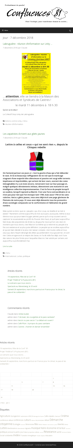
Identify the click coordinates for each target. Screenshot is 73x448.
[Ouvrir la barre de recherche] (70, 30)
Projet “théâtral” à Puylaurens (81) (22, 280)
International (10, 256)
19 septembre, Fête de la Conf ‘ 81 (22, 276)
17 (2, 390)
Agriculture (5, 415)
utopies (43, 435)
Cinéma (65, 415)
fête (36, 424)
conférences (18, 420)
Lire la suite (7, 246)
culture (27, 419)
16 (64, 386)
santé (59, 432)
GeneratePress (50, 445)
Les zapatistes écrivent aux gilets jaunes (24, 133)
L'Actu (24, 121)
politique (26, 256)
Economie (23, 424)
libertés (61, 424)
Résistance (50, 431)
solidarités (9, 435)
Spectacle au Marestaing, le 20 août (22, 286)
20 (33, 390)
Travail (38, 435)
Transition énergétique (28, 435)
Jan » (8, 403)
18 (12, 390)
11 (12, 386)
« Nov (2, 403)
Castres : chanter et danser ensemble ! (34, 326)
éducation (48, 435)
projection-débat (33, 432)
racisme (41, 432)
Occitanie (68, 428)
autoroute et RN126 (27, 416)
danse (33, 420)
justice (55, 424)
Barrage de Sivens (38, 416)
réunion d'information (14, 124)
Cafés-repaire (49, 416)
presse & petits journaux (18, 432)
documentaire (39, 420)
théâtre (16, 435)
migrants (28, 428)
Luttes (19, 256)
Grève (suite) (24, 314)
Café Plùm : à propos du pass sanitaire (34, 323)
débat (46, 420)
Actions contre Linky (13, 121)
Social (2, 435)
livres (66, 424)
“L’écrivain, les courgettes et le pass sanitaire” (36, 317)
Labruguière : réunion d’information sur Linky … (27, 43)
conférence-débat (6, 420)
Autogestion (15, 416)
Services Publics (66, 432)
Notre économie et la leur (53, 428)
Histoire (44, 424)
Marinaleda (21, 428)
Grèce (40, 424)
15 (54, 386)
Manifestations (12, 428)
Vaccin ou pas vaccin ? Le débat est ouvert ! (36, 320)
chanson (57, 416)
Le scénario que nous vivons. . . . (20, 283)
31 (2, 397)
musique (35, 428)
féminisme (30, 424)
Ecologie (16, 424)
